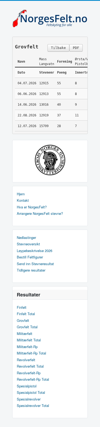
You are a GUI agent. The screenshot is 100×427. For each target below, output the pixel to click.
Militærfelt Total (29, 340)
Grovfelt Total (27, 327)
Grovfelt (23, 320)
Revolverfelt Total (30, 366)
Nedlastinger (26, 237)
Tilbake (58, 48)
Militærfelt (24, 333)
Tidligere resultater (31, 270)
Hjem (21, 194)
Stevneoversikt (28, 244)
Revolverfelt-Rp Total (33, 379)
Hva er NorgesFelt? (32, 207)
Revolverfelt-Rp (29, 373)
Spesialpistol (27, 386)
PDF (76, 48)
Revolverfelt (26, 359)
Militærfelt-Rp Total (31, 353)
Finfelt (21, 307)
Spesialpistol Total (31, 392)
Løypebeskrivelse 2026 (34, 250)
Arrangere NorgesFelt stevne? (40, 213)
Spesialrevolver (29, 399)
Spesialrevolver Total (33, 405)
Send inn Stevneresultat (35, 263)
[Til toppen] (91, 418)
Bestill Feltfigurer (30, 257)
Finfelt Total (26, 313)
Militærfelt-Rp (27, 346)
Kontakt (23, 200)
